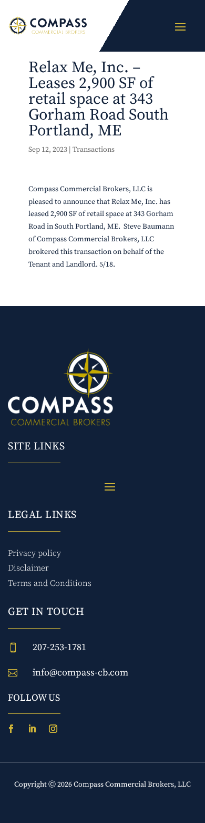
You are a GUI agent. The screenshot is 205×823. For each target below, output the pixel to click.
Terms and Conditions (49, 583)
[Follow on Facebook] (11, 728)
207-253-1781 (59, 647)
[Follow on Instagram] (53, 728)
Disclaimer (28, 568)
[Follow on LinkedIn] (32, 728)
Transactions (94, 149)
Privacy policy (34, 553)
